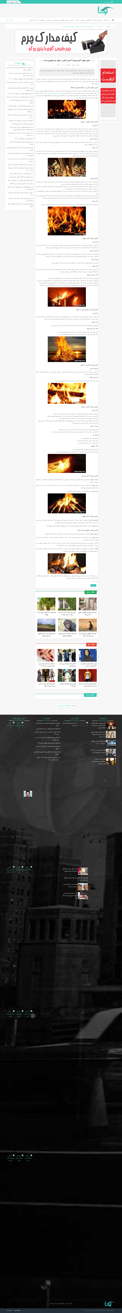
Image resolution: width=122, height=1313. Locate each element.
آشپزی (83, 20)
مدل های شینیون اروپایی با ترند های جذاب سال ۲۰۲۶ (20, 93)
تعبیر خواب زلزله (52, 93)
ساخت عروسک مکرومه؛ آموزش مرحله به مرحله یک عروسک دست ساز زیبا (97, 734)
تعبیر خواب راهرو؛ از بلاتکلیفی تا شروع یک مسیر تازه (88, 613)
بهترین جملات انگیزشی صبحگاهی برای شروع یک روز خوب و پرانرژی (98, 761)
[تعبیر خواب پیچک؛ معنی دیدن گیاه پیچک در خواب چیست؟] (67, 604)
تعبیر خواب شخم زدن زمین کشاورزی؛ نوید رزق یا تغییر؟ (46, 634)
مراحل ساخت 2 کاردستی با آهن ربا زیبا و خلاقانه (21, 183)
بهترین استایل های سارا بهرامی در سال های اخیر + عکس (89, 664)
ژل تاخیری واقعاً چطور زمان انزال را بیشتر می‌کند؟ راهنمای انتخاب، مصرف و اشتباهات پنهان (21, 128)
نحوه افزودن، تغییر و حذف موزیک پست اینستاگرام (21, 120)
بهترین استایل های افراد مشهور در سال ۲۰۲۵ (67, 685)
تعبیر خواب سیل (61, 93)
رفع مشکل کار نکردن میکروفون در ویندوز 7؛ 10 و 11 (20, 79)
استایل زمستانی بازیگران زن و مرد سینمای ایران (67, 664)
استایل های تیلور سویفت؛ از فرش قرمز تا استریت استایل (46, 685)
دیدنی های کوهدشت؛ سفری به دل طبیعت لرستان (21, 173)
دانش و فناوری (64, 20)
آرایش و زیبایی (97, 20)
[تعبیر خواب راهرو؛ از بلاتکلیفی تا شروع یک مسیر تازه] (88, 604)
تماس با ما (107, 2)
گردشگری (89, 20)
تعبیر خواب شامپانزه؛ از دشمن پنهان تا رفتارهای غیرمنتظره (67, 634)
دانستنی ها (56, 20)
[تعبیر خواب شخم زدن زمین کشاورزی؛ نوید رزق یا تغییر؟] (46, 625)
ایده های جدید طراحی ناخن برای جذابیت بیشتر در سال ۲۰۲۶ (47, 664)
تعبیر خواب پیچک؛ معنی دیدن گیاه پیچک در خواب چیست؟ (67, 613)
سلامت (77, 20)
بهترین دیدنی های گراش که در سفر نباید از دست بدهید (20, 97)
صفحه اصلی (17, 1310)
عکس (71, 20)
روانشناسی (41, 20)
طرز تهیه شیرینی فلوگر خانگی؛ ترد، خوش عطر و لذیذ (20, 106)
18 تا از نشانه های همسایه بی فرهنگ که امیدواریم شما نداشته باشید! (70, 895)
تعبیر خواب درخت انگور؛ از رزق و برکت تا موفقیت (46, 613)
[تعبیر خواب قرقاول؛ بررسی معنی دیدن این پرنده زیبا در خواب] (88, 625)
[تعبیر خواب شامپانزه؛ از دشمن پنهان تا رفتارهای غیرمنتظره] (67, 625)
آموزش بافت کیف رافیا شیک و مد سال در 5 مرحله (70, 885)
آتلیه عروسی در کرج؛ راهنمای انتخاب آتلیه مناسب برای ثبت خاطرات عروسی (98, 725)
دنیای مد (48, 20)
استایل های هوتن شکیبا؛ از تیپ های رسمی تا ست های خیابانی (88, 685)
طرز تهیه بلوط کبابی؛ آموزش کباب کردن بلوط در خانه (20, 180)
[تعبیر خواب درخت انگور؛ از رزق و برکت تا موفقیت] (46, 604)
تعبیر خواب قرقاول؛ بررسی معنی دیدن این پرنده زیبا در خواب (88, 634)
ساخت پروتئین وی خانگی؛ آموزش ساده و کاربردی (21, 177)
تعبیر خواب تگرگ (43, 93)
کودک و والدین (33, 20)
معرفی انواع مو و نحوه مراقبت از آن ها (24, 138)
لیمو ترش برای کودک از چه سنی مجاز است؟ (22, 124)
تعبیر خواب (88, 576)
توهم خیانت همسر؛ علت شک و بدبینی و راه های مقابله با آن (97, 751)
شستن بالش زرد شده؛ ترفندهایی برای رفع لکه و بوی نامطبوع (70, 870)
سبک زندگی (106, 20)
